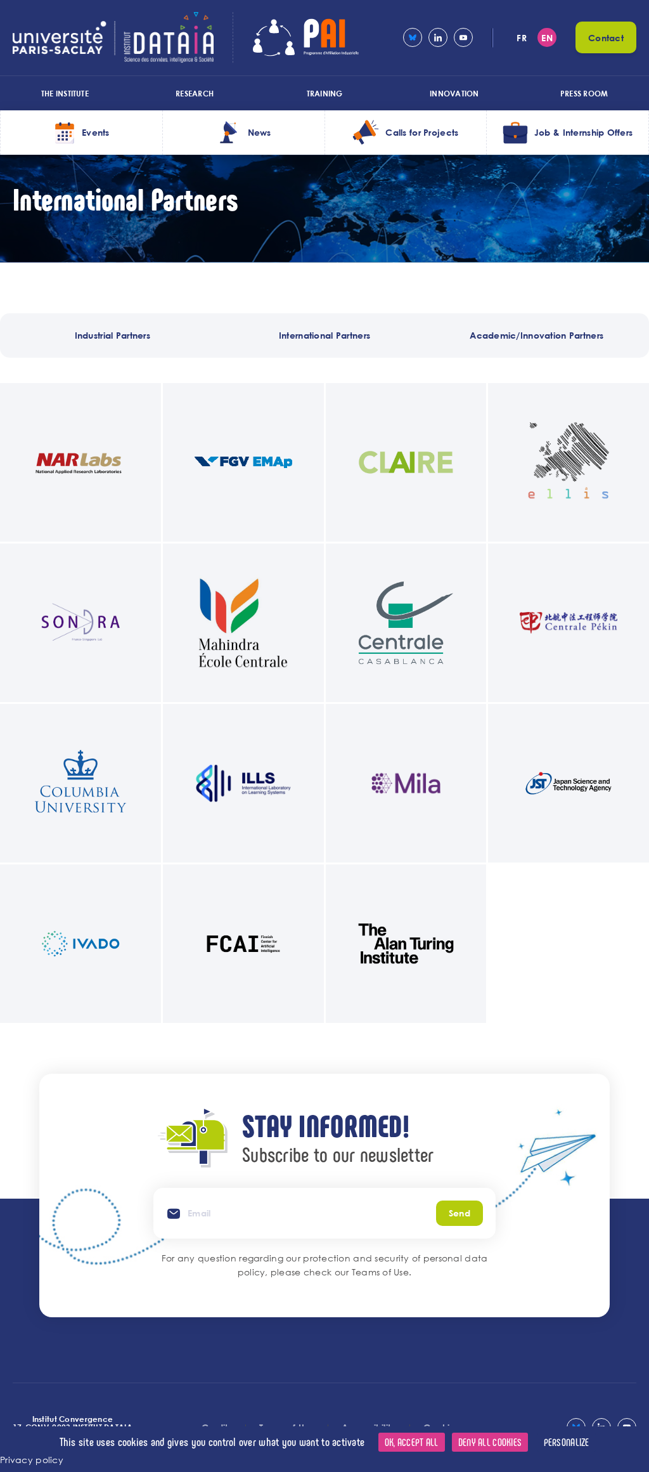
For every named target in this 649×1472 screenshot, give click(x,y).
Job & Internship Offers (583, 132)
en (547, 37)
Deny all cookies (490, 1442)
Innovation (454, 93)
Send (459, 1213)
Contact (606, 37)
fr (522, 37)
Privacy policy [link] (31, 1460)
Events (96, 132)
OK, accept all (412, 1442)
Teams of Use (380, 1272)
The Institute (65, 93)
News (259, 132)
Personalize (566, 1442)
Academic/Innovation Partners (536, 335)
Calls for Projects (421, 132)
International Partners (324, 335)
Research (195, 93)
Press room (584, 93)
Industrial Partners (112, 335)
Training (325, 93)
